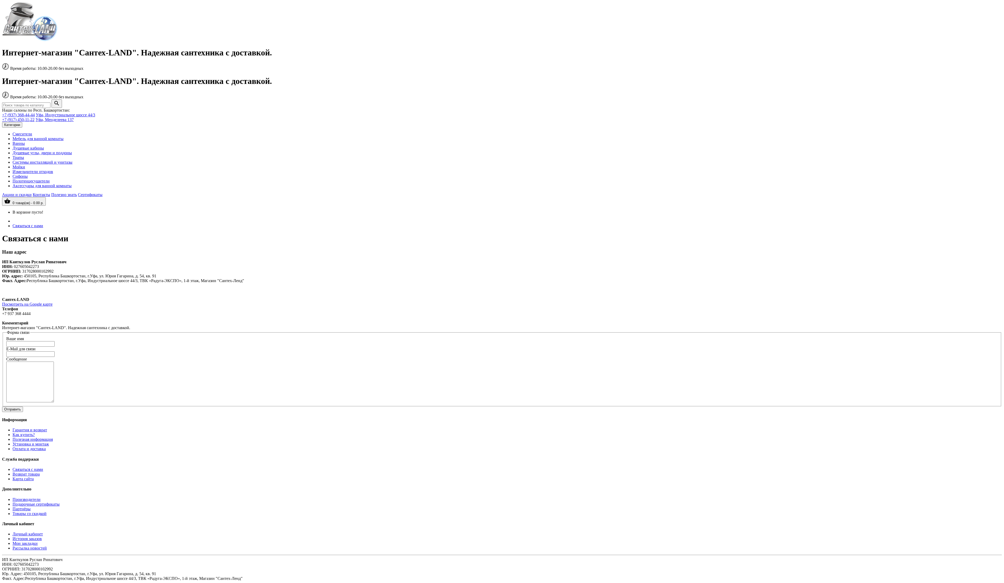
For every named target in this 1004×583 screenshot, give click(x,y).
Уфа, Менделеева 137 (55, 119)
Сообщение (16, 359)
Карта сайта (23, 479)
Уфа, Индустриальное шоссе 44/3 (65, 115)
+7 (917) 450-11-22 (18, 119)
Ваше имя (15, 338)
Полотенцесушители (31, 181)
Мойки (19, 167)
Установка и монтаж (31, 444)
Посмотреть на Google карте (27, 304)
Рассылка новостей (30, 548)
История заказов (27, 538)
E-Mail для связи (21, 349)
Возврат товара (26, 474)
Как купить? (24, 434)
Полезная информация (33, 439)
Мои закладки (25, 543)
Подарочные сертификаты (36, 504)
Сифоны (20, 176)
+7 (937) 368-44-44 (18, 115)
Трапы (18, 157)
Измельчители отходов (33, 171)
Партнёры (22, 509)
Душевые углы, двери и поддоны (42, 153)
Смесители (22, 134)
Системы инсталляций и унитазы (42, 162)
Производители (27, 499)
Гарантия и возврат (30, 430)
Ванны (19, 143)
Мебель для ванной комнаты (38, 138)
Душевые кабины (28, 148)
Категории (12, 125)
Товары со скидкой (30, 513)
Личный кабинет (28, 534)
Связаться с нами (28, 226)
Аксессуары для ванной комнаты (42, 186)
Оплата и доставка (29, 449)
